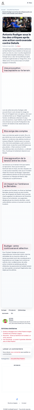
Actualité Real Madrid (13, 9)
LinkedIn (5, 313)
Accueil (3, 9)
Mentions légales (12, 403)
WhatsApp (22, 310)
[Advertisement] (17, 91)
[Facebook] (17, 399)
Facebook (13, 310)
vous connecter (15, 352)
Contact (24, 403)
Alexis (18, 46)
